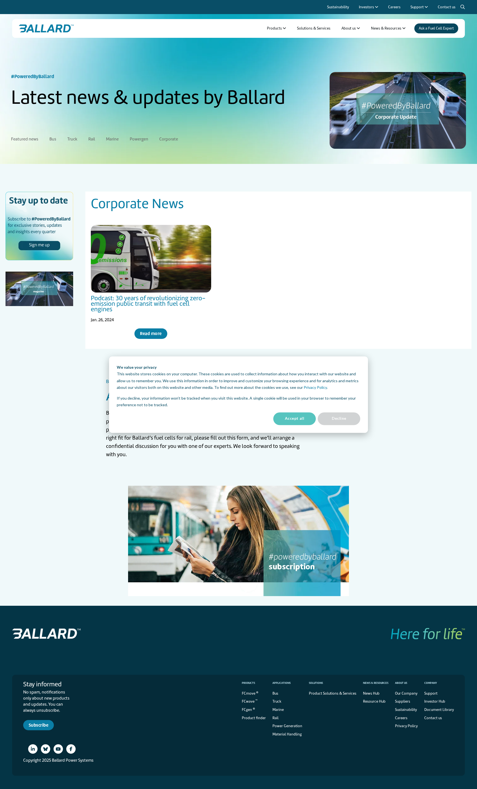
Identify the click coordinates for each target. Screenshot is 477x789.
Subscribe (38, 725)
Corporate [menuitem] (168, 139)
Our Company (406, 693)
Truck (276, 701)
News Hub (371, 693)
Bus (275, 693)
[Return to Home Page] (46, 28)
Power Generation (287, 726)
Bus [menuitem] (52, 139)
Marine (278, 709)
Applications (281, 682)
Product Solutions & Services (332, 693)
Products (248, 682)
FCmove (250, 693)
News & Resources (375, 682)
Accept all (294, 418)
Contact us (433, 718)
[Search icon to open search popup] (462, 7)
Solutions (316, 682)
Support (431, 693)
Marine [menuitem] (112, 139)
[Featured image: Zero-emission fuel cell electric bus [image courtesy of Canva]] (151, 259)
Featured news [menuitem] (24, 139)
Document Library (439, 709)
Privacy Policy (315, 387)
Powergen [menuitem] (139, 139)
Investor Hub (434, 701)
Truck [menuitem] (72, 139)
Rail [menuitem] (91, 139)
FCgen (248, 709)
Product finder (254, 718)
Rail (275, 718)
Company (430, 682)
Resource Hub (374, 701)
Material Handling (287, 734)
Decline (339, 418)
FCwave (250, 701)
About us (401, 682)
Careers (401, 718)
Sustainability (406, 709)
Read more (150, 333)
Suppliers (402, 701)
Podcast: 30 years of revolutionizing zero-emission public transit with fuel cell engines (148, 303)
